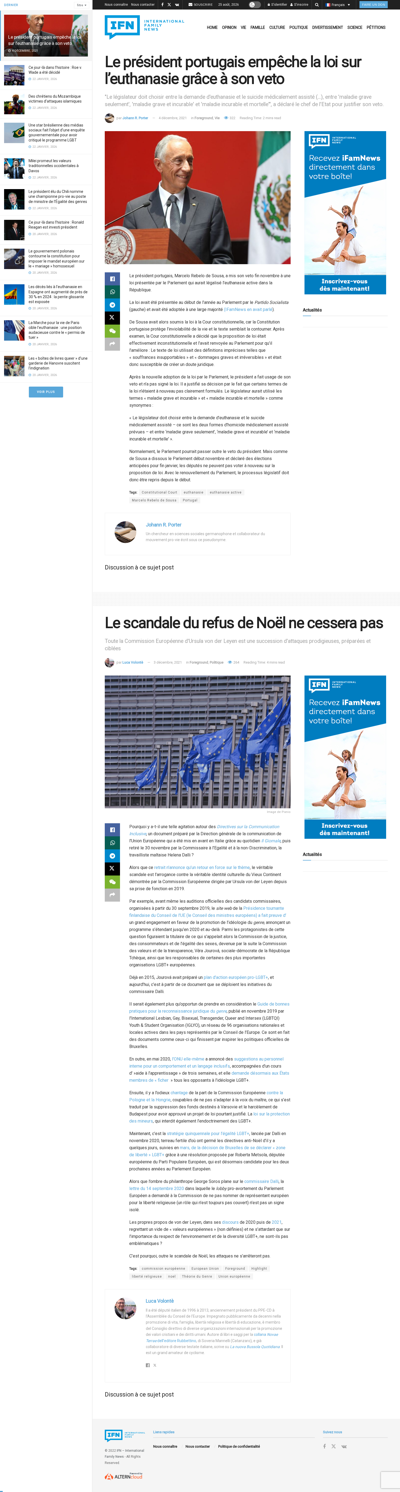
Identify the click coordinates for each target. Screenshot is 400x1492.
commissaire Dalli (261, 1181)
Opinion (229, 27)
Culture (277, 27)
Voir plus (46, 392)
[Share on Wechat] (112, 331)
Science (354, 27)
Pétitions (376, 27)
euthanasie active (226, 492)
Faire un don (373, 4)
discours (230, 1222)
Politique (299, 27)
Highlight (259, 1269)
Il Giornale (271, 840)
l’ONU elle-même (188, 1059)
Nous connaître (116, 5)
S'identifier (278, 5)
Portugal (190, 500)
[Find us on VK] (177, 5)
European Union (205, 1269)
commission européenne (163, 1269)
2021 (277, 1222)
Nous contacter (143, 5)
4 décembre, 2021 (173, 118)
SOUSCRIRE (203, 4)
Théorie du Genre (197, 1276)
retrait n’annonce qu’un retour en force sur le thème (201, 867)
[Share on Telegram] (112, 305)
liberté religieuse (147, 1276)
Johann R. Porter (135, 118)
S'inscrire (300, 5)
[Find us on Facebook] (162, 5)
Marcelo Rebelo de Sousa (154, 500)
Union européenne (234, 1276)
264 (236, 662)
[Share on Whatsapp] (112, 291)
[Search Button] (317, 5)
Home (212, 27)
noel (172, 1276)
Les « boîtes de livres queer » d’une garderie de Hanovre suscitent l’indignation (58, 363)
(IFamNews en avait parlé (248, 309)
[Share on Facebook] (112, 278)
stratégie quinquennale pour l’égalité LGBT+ (208, 1133)
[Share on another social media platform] (112, 344)
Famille (258, 27)
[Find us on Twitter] (169, 5)
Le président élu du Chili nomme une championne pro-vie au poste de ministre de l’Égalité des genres (58, 196)
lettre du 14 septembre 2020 (156, 1188)
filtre (80, 5)
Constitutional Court (159, 492)
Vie (243, 27)
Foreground (204, 118)
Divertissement (327, 27)
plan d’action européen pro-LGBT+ (236, 977)
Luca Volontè (132, 662)
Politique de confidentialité (239, 1446)
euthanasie (194, 492)
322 (232, 118)
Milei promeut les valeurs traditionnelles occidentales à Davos (54, 166)
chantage (179, 1092)
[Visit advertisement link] (345, 212)
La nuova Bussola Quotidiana (255, 1347)
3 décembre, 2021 (168, 662)
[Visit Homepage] (144, 27)
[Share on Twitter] (112, 318)
